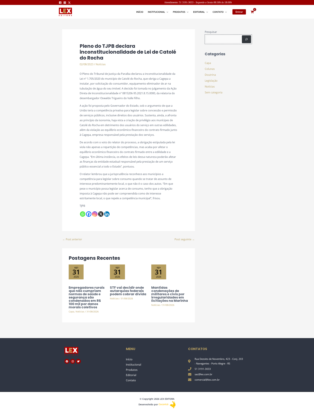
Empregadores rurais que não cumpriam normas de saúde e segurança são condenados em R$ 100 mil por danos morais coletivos (87, 297)
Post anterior (72, 239)
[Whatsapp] (82, 214)
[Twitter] (69, 2)
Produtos (132, 370)
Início (129, 359)
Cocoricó (164, 404)
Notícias (101, 64)
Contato (131, 380)
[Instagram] (64, 2)
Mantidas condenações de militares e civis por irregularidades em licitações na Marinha (169, 294)
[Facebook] (60, 2)
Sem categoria (213, 92)
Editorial (131, 375)
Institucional (133, 364)
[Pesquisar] (246, 39)
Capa (71, 311)
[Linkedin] (107, 214)
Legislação (211, 80)
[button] (166, 11)
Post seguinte (184, 239)
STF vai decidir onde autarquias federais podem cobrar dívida (128, 290)
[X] (101, 214)
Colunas (210, 69)
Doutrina (210, 75)
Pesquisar (211, 32)
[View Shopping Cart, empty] (252, 12)
